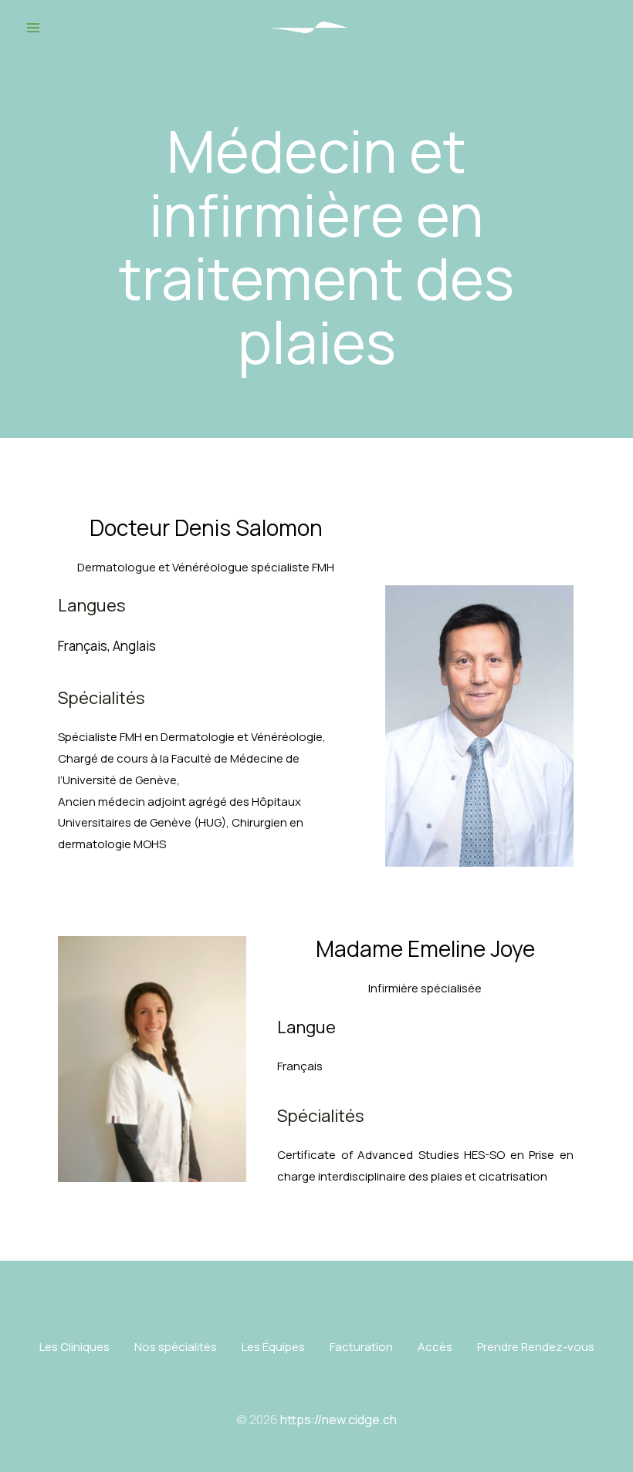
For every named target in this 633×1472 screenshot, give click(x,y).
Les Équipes (273, 1347)
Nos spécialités (175, 1347)
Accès (435, 1347)
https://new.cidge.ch (338, 1419)
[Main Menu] (33, 27)
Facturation (361, 1347)
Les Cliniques (74, 1347)
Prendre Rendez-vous (535, 1347)
